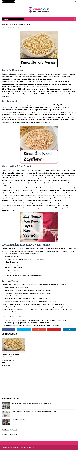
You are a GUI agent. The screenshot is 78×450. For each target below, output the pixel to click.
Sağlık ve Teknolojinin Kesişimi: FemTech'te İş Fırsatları (32, 403)
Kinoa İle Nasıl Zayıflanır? (11, 355)
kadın (16, 27)
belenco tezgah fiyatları (10, 434)
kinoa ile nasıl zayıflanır (24, 27)
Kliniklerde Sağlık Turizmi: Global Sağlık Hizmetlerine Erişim (34, 411)
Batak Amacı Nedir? (19, 420)
